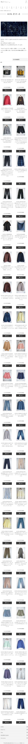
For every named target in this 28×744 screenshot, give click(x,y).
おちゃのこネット (11, 742)
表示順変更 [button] (16, 59)
